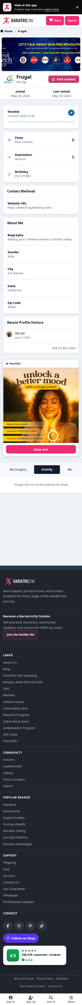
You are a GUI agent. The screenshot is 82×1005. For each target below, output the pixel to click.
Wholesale (10, 895)
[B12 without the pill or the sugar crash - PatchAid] (41, 405)
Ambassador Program (19, 728)
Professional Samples (18, 902)
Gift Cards (10, 734)
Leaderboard (12, 766)
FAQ (6, 688)
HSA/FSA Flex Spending (20, 675)
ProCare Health (14, 824)
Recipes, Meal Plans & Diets (23, 682)
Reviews (9, 695)
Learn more (8, 7)
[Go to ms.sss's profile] (9, 334)
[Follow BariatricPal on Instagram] (19, 926)
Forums (8, 759)
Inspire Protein (14, 817)
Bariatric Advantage (17, 844)
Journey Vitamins (15, 837)
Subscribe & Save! (16, 721)
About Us (10, 662)
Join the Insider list (20, 634)
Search (8, 786)
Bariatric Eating (14, 831)
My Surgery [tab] (18, 469)
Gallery (8, 773)
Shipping (9, 862)
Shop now (41, 449)
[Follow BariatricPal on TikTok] (41, 926)
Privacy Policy (44, 978)
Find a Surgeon (14, 779)
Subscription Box (15, 708)
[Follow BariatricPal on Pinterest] (30, 926)
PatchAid (9, 804)
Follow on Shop (23, 938)
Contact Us (11, 882)
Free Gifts (10, 741)
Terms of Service (23, 978)
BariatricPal (11, 811)
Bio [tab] (70, 469)
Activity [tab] (47, 469)
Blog (6, 669)
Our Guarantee (14, 889)
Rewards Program (16, 715)
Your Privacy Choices (32, 986)
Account (9, 876)
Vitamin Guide (13, 702)
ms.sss (20, 333)
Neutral (20, 159)
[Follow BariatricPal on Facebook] (7, 926)
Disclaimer (62, 978)
